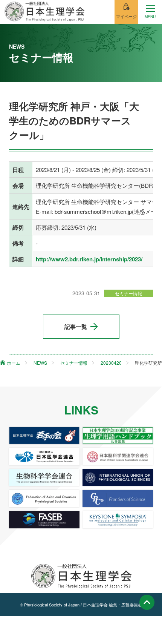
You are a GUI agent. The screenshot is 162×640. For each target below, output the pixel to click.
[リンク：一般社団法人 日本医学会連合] (44, 456)
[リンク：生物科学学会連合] (44, 478)
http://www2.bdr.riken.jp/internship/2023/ (89, 259)
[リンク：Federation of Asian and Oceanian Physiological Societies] (44, 498)
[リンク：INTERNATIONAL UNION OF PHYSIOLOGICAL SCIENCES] (118, 478)
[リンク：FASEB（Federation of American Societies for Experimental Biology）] (44, 519)
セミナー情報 (128, 293)
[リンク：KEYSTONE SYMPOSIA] (118, 519)
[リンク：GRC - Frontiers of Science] (118, 498)
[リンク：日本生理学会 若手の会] (44, 435)
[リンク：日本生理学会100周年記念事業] (118, 435)
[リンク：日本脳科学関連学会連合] (118, 456)
